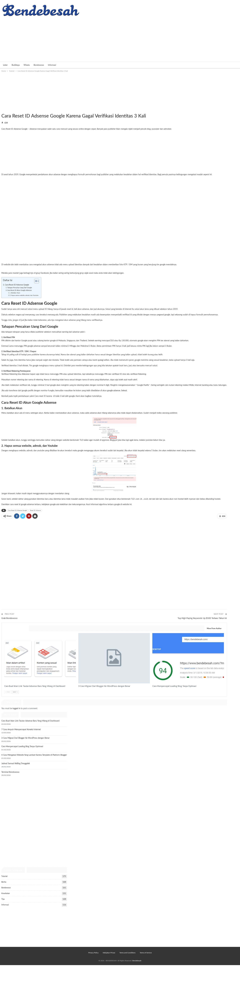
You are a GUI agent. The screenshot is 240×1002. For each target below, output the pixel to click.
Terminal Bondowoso (10, 772)
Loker (5, 65)
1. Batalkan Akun (15, 293)
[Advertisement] (120, 38)
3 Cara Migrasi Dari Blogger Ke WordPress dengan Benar (25, 738)
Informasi (52, 65)
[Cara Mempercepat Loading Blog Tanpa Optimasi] (188, 658)
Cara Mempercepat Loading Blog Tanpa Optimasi (22, 747)
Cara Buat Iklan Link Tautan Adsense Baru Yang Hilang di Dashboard (30, 721)
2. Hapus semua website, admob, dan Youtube (24, 295)
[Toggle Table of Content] (35, 281)
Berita (3, 882)
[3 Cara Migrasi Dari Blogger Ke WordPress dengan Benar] (114, 658)
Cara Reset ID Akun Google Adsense (19, 290)
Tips (3, 899)
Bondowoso (39, 65)
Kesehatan (5, 893)
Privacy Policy (93, 953)
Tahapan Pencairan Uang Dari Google (19, 287)
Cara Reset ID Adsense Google (17, 285)
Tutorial (2, 110)
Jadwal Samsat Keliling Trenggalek (15, 764)
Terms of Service (146, 953)
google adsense (113, 391)
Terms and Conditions (127, 953)
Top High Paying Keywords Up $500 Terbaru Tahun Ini (202, 618)
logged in (16, 709)
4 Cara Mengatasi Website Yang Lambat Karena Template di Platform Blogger (34, 755)
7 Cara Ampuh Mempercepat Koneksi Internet (21, 730)
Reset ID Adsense (35, 510)
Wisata (27, 65)
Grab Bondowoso (9, 618)
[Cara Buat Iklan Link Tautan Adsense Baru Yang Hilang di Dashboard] (40, 658)
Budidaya (16, 65)
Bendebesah (136, 960)
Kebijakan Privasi (109, 953)
